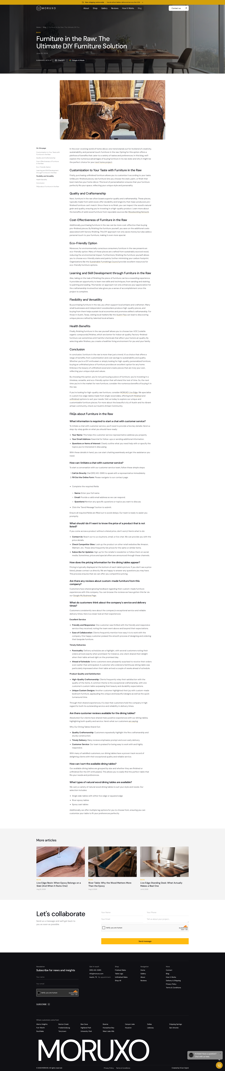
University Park (86, 1031)
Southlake (40, 1031)
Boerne (105, 1024)
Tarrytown (62, 1031)
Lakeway (150, 1028)
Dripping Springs (175, 1024)
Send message (145, 941)
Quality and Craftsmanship (45, 158)
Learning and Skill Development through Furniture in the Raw (47, 171)
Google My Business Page (84, 595)
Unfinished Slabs (121, 977)
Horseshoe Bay (108, 1028)
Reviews (144, 980)
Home (38, 27)
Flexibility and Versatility (45, 176)
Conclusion (40, 183)
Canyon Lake (130, 1024)
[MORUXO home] (46, 8)
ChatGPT (61, 60)
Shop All (118, 980)
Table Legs (119, 974)
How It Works (171, 977)
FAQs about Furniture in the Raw (47, 187)
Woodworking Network (138, 212)
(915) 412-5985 (95, 970)
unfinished (75, 399)
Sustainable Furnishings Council (104, 261)
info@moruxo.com (96, 974)
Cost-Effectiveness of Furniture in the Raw (47, 162)
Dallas (149, 1024)
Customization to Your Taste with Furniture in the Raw (48, 153)
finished (137, 396)
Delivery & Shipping (173, 980)
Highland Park (86, 1028)
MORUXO (92, 1050)
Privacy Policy (171, 984)
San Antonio (173, 1028)
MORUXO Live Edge (129, 392)
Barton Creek (63, 1024)
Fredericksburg (64, 1028)
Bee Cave (84, 1024)
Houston (128, 1028)
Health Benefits (41, 180)
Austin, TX (100, 977)
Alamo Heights (41, 1024)
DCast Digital (184, 1068)
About (143, 977)
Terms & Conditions (173, 988)
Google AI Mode (78, 60)
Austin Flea (121, 314)
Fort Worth (40, 1028)
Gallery (143, 974)
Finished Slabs (120, 970)
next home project (103, 162)
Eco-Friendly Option (43, 167)
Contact (169, 970)
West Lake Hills (108, 1031)
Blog (44, 27)
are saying (133, 721)
